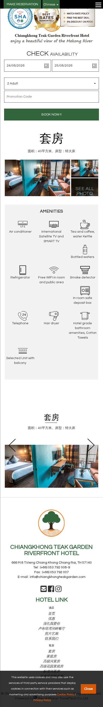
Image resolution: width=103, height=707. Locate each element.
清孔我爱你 (51, 623)
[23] (37, 177)
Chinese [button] (50, 4)
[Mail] (43, 590)
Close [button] (88, 689)
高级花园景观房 (51, 666)
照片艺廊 (51, 633)
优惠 (51, 618)
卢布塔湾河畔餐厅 (51, 628)
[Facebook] (51, 590)
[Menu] (98, 4)
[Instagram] (58, 590)
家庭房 (51, 656)
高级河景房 (51, 661)
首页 (51, 613)
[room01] (84, 167)
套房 (51, 651)
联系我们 (51, 638)
